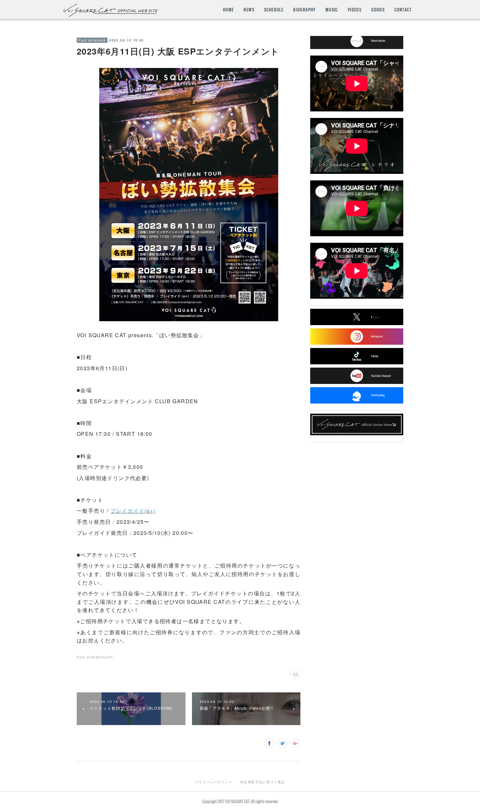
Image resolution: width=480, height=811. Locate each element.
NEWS (249, 9)
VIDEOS (354, 9)
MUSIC (332, 9)
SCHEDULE (273, 9)
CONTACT (402, 9)
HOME (228, 9)
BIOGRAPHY (304, 9)
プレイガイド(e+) (132, 510)
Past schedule (92, 40)
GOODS (378, 9)
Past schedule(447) (95, 657)
